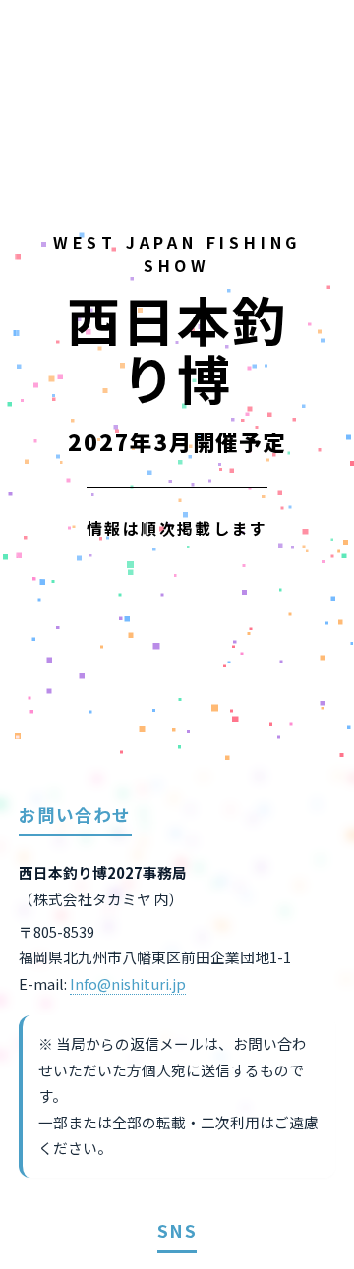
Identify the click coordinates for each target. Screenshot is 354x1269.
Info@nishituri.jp (128, 983)
